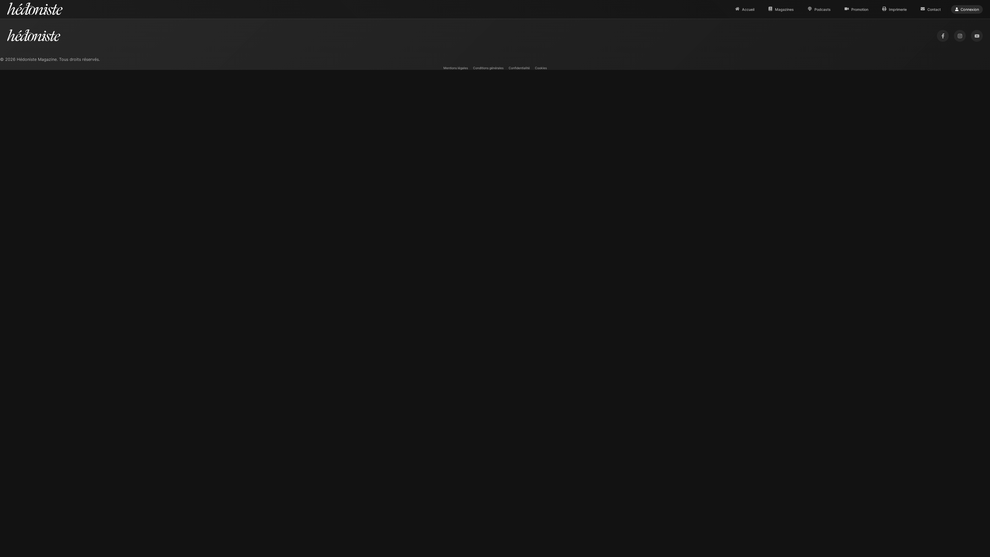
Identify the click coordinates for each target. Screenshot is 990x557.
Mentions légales (455, 68)
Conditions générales (488, 68)
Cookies (541, 68)
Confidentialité (519, 68)
